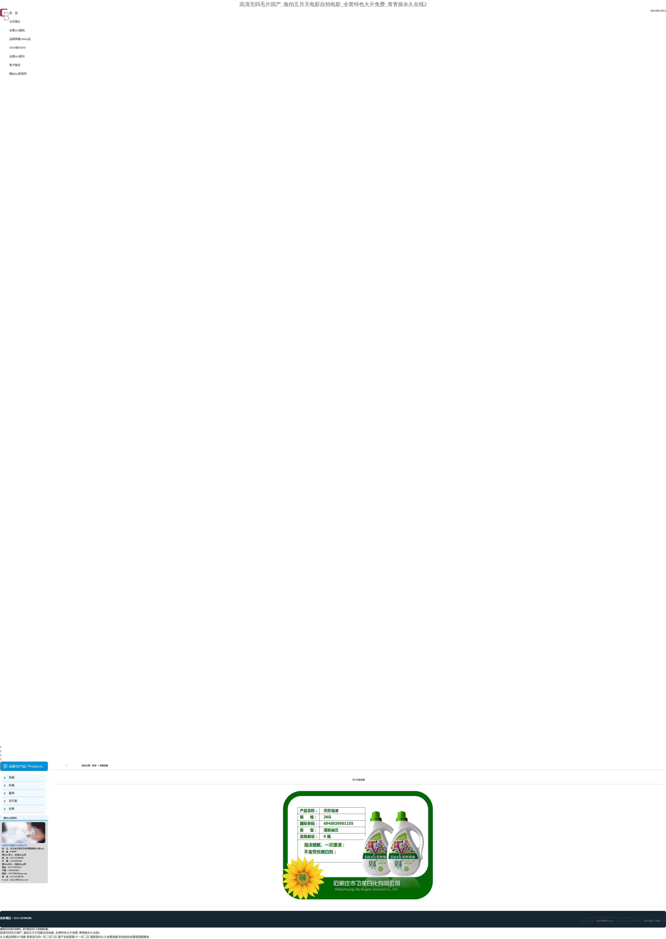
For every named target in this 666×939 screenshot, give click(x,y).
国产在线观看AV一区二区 (73, 936)
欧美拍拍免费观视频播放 (134, 936)
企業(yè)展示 (17, 56)
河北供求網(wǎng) (604, 921)
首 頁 (13, 12)
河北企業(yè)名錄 (652, 921)
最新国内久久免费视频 (104, 936)
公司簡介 (14, 21)
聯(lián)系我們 (18, 73)
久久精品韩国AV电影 (13, 936)
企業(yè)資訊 (17, 30)
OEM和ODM (17, 47)
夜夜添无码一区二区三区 (42, 936)
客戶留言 (14, 65)
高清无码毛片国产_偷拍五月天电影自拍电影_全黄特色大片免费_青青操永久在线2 (333, 4)
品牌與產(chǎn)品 (20, 39)
